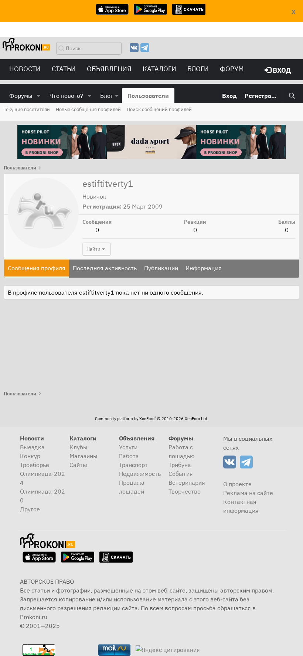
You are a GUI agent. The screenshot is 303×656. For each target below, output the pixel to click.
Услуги (128, 447)
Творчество (184, 491)
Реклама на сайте (248, 493)
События (180, 473)
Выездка (32, 447)
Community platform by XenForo (151, 418)
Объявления (109, 69)
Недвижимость (140, 473)
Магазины (83, 456)
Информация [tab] (203, 268)
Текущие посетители (27, 109)
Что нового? (66, 95)
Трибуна (179, 464)
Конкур (30, 456)
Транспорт (133, 464)
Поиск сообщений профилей (159, 109)
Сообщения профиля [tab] (36, 268)
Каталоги (159, 69)
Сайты (78, 464)
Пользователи (148, 95)
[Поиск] (291, 95)
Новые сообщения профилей (88, 109)
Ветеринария (186, 482)
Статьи (64, 69)
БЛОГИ (198, 69)
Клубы (78, 447)
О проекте (237, 484)
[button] (38, 95)
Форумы (21, 95)
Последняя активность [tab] (105, 268)
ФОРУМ (232, 69)
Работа (129, 456)
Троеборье (34, 464)
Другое (30, 509)
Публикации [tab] (161, 268)
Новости (25, 69)
